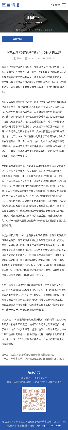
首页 (31, 29)
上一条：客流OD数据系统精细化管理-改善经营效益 (28, 354)
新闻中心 (39, 29)
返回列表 (50, 58)
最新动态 (48, 29)
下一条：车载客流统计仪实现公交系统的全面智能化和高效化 (33, 358)
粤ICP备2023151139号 (49, 425)
